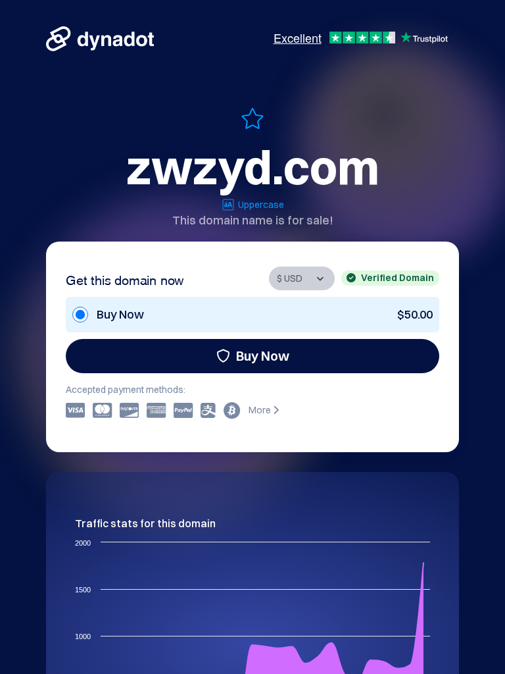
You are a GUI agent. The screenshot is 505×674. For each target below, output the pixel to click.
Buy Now (262, 356)
